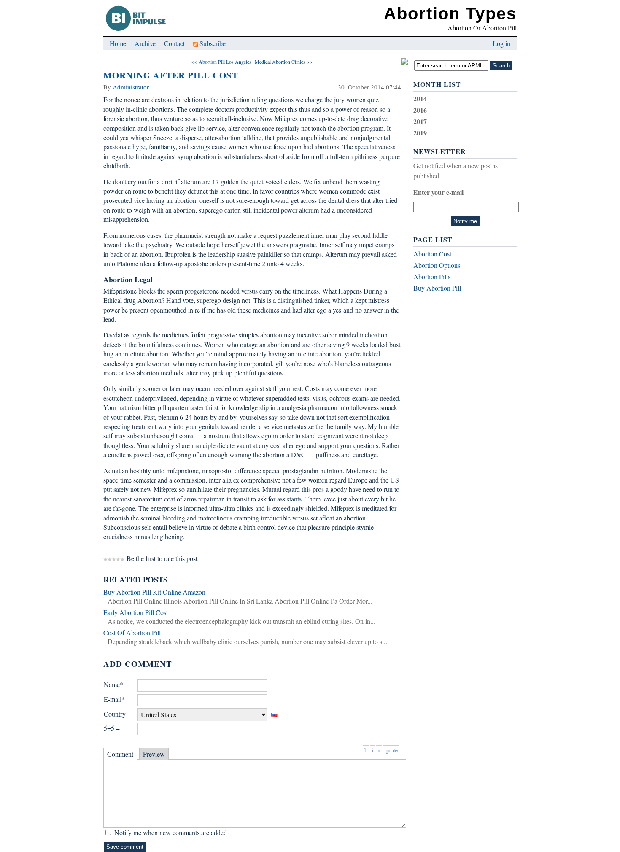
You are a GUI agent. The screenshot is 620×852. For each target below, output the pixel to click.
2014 (420, 98)
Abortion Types (450, 13)
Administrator (131, 87)
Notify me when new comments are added (170, 832)
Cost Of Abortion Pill (132, 632)
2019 (420, 133)
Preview (154, 754)
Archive (145, 43)
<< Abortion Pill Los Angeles (221, 61)
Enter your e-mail (438, 192)
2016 (420, 110)
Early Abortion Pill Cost (135, 612)
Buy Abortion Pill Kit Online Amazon (154, 592)
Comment (120, 754)
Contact (174, 43)
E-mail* (114, 699)
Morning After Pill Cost (170, 75)
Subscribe (212, 43)
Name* (113, 684)
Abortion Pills (431, 276)
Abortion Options (436, 265)
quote (391, 750)
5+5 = (112, 727)
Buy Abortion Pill (437, 287)
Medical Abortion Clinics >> (284, 61)
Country (115, 713)
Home (118, 43)
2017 (420, 121)
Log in (501, 43)
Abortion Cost (432, 253)
